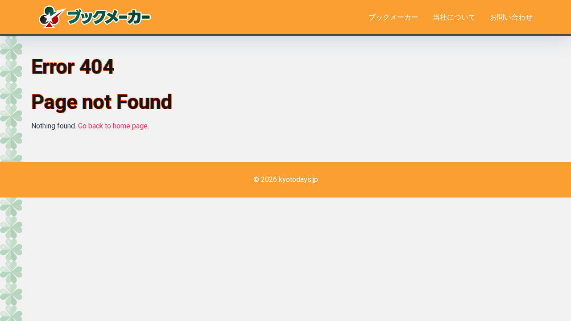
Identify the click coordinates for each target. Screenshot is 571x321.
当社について (454, 17)
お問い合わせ (511, 17)
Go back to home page (113, 126)
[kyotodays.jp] (95, 15)
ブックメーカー (393, 17)
